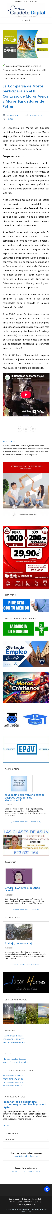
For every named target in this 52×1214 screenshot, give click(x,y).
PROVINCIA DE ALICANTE (13, 1079)
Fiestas (10, 119)
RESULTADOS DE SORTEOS (14, 1042)
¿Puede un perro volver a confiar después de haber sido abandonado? (24, 797)
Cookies (27, 1199)
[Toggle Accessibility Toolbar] (47, 1189)
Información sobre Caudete (14, 1059)
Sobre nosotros (15, 1199)
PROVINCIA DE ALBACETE (13, 1075)
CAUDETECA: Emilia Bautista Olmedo (22, 889)
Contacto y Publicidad (26, 1204)
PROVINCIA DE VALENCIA (13, 1082)
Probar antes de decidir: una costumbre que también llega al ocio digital (25, 1104)
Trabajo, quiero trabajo (19, 943)
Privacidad (36, 1199)
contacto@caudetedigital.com (26, 1156)
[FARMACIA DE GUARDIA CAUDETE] (26, 628)
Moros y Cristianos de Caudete (16, 1062)
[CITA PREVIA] (26, 605)
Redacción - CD (14, 115)
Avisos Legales (16, 1202)
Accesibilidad (29, 1202)
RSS (38, 1202)
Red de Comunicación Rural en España (26, 1171)
